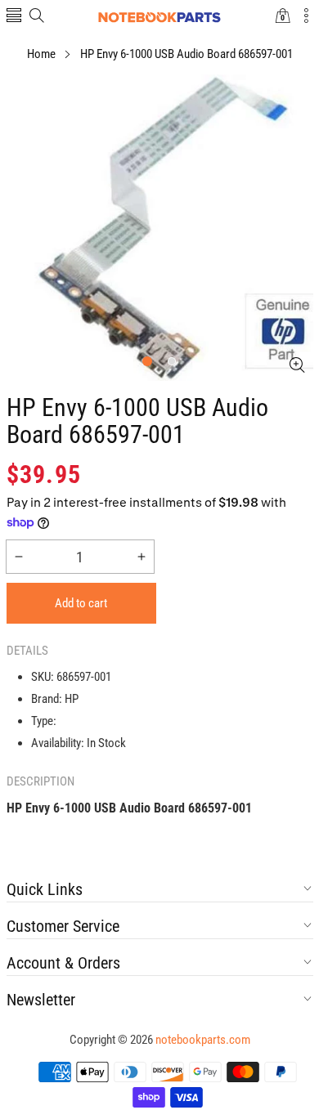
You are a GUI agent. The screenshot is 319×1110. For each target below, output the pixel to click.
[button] (14, 16)
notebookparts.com (202, 1039)
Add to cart (81, 603)
